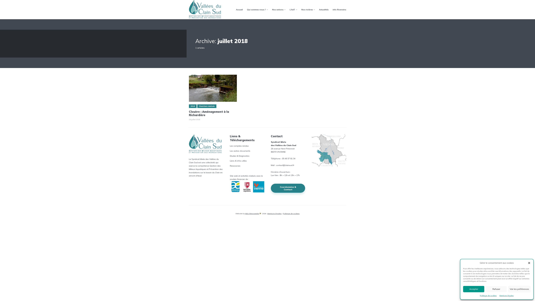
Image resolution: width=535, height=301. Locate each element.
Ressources (235, 166)
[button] (529, 263)
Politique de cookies (488, 296)
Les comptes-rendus (239, 146)
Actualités (324, 9)
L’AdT (292, 9)
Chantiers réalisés (207, 106)
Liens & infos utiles (238, 161)
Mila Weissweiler (252, 214)
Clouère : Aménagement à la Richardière (209, 113)
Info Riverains (339, 9)
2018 (193, 106)
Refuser (496, 289)
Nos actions (277, 9)
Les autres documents (240, 151)
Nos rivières (307, 9)
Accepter (473, 289)
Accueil (239, 9)
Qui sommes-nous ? (256, 9)
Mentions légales (506, 296)
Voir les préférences (519, 289)
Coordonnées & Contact (288, 188)
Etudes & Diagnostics (239, 156)
